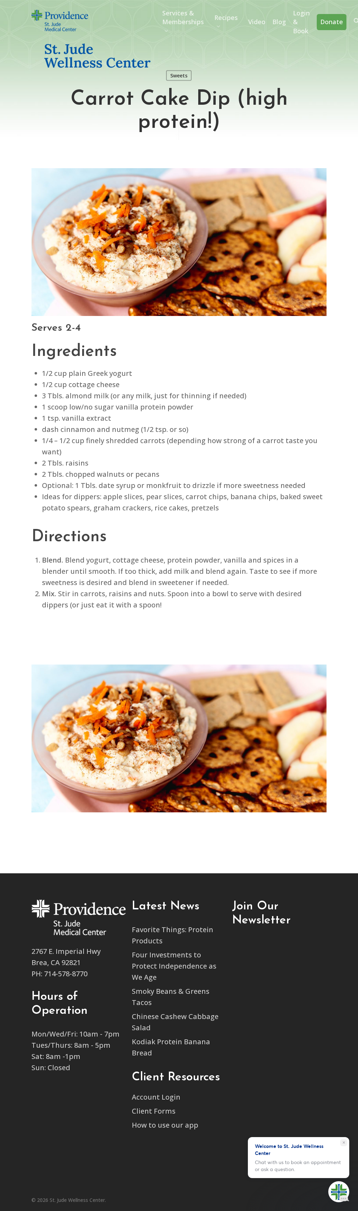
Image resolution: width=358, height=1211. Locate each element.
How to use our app (165, 1125)
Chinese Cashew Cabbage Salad (175, 1022)
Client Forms (154, 1111)
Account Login (156, 1097)
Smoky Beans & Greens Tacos (170, 996)
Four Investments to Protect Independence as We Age (174, 966)
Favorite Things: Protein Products (172, 935)
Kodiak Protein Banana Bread (171, 1047)
